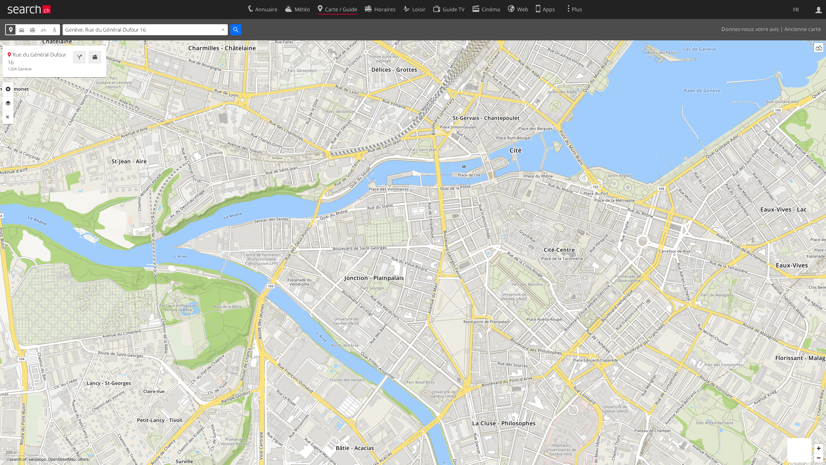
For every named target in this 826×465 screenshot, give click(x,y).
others (83, 459)
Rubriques (8, 89)
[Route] (79, 57)
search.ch (18, 459)
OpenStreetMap (62, 459)
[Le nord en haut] (818, 59)
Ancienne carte (802, 29)
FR (796, 9)
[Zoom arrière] (818, 457)
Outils (8, 117)
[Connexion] (818, 9)
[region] (413, 252)
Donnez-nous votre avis (750, 29)
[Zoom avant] (818, 448)
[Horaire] (94, 57)
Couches (8, 103)
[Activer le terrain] (818, 47)
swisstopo (37, 459)
